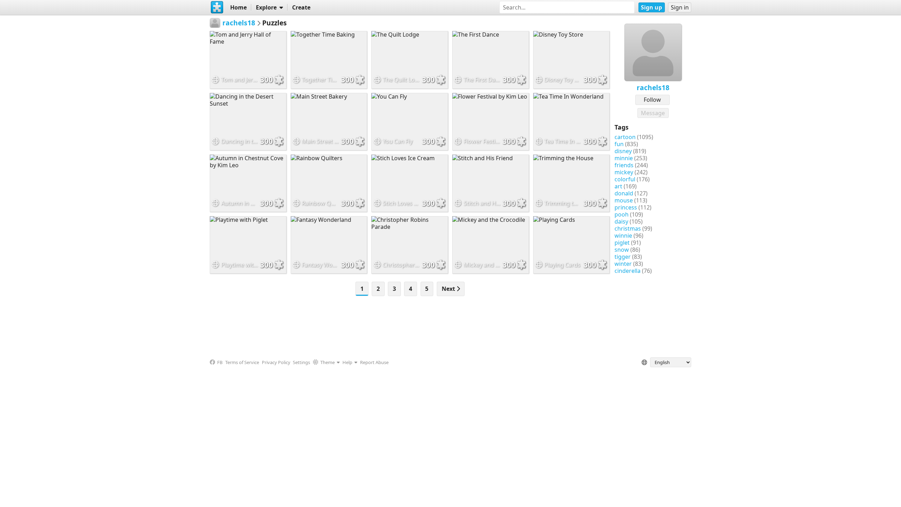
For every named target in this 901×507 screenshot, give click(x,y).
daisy (621, 221)
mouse (624, 200)
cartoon (625, 137)
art (618, 186)
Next (449, 289)
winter (623, 264)
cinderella (628, 271)
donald (624, 193)
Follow (652, 100)
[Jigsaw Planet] (217, 7)
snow (622, 250)
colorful (625, 179)
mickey (624, 172)
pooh (622, 214)
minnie (624, 158)
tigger (623, 257)
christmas (628, 228)
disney (623, 151)
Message (653, 113)
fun (619, 144)
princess (626, 207)
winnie (623, 235)
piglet (622, 242)
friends (624, 165)
